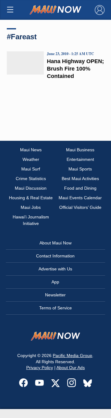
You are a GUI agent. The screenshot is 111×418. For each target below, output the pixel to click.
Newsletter (55, 294)
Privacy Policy (39, 367)
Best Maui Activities (80, 178)
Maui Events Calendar (80, 197)
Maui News (31, 149)
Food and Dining (80, 188)
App (55, 281)
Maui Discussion (31, 188)
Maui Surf (30, 168)
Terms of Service (55, 307)
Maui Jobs (31, 207)
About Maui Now (55, 242)
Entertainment (80, 159)
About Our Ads (70, 367)
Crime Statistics (31, 178)
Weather (31, 159)
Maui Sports (80, 168)
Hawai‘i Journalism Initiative (31, 220)
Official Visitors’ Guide (80, 207)
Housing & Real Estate (31, 197)
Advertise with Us (55, 268)
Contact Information (55, 255)
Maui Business (80, 149)
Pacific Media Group (72, 355)
